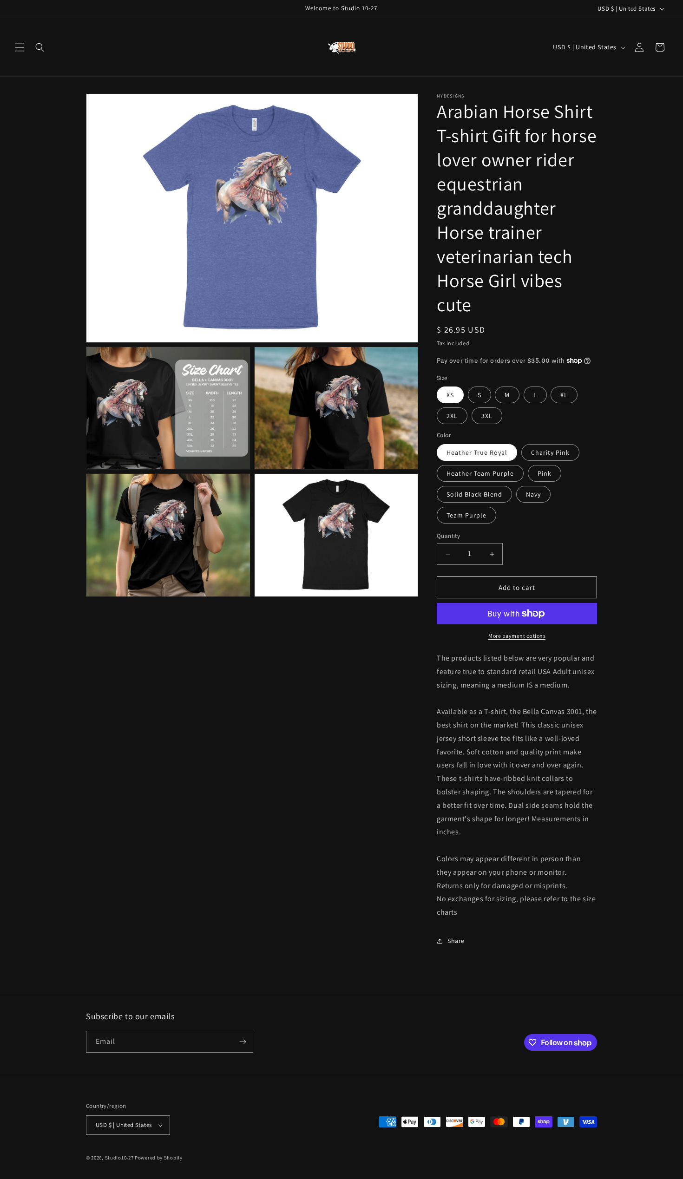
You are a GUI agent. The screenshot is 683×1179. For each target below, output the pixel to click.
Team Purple (466, 515)
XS (450, 395)
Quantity (448, 536)
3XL (487, 416)
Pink (545, 473)
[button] (19, 47)
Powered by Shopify (159, 1157)
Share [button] (456, 941)
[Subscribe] (242, 1042)
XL (564, 395)
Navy (533, 494)
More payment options (516, 635)
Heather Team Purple (480, 473)
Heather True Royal (477, 452)
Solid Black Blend (474, 494)
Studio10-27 (119, 1157)
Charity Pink (550, 452)
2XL (452, 416)
